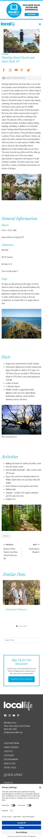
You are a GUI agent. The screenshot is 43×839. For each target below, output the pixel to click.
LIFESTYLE (8, 751)
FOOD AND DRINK (11, 743)
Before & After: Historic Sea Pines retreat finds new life (11, 552)
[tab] (16, 626)
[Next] (36, 602)
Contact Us (8, 782)
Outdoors (5, 54)
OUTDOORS (9, 755)
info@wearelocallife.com (13, 732)
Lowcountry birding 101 (16, 609)
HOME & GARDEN (11, 747)
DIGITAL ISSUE (10, 767)
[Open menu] (40, 24)
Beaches (6, 536)
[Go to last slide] (7, 602)
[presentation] (21, 592)
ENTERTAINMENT (11, 759)
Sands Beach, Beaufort (34, 548)
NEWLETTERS (9, 763)
